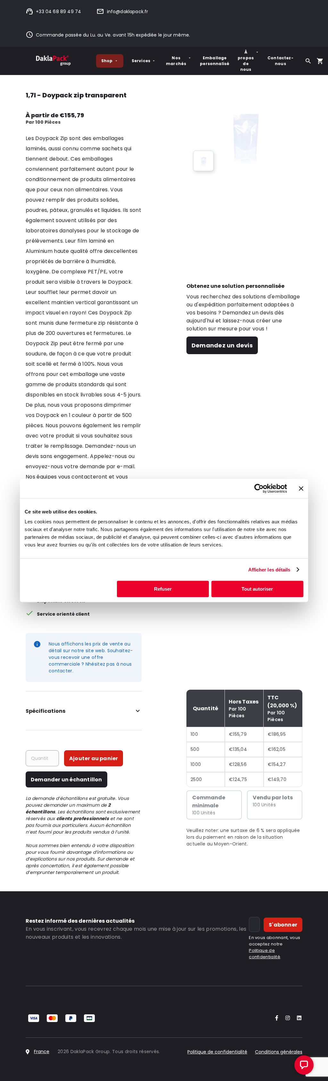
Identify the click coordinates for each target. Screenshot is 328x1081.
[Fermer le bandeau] (301, 488)
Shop (107, 60)
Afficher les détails (269, 569)
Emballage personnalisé (214, 60)
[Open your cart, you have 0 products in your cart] (320, 60)
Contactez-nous (280, 60)
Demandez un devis (222, 345)
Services (141, 60)
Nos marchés (176, 60)
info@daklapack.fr (127, 11)
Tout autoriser (257, 589)
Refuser (163, 589)
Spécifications (45, 711)
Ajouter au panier (93, 758)
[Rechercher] (308, 60)
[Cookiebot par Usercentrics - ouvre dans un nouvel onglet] (259, 488)
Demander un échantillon (66, 779)
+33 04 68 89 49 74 (58, 11)
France (41, 1051)
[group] (203, 161)
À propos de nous (246, 60)
